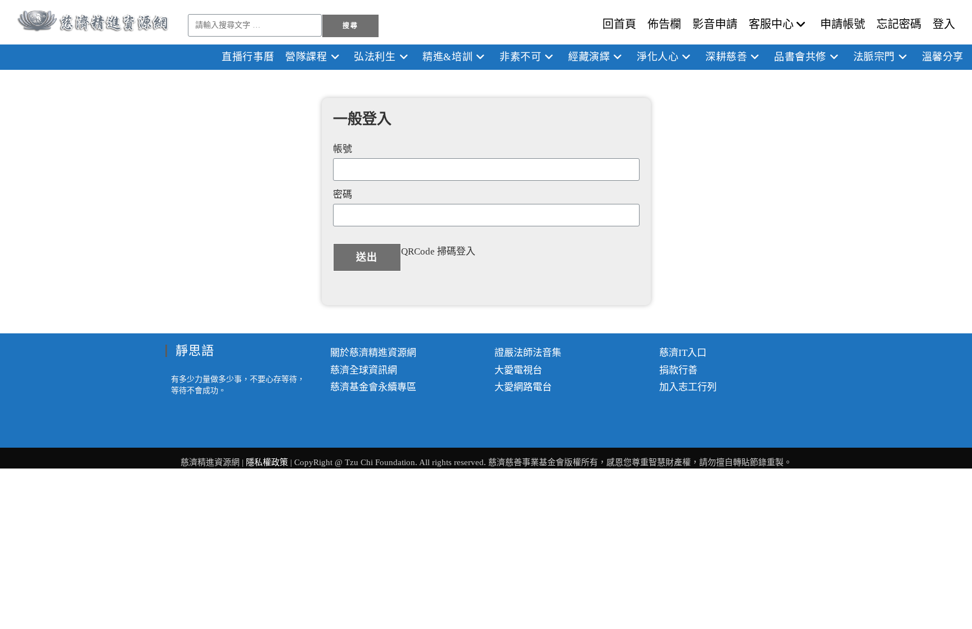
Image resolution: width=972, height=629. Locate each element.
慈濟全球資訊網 (363, 370)
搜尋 (350, 26)
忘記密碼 (898, 24)
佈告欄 (664, 24)
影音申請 (714, 24)
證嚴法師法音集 (527, 352)
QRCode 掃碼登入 (438, 251)
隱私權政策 (268, 462)
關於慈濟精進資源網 (373, 352)
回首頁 (619, 24)
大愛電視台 (518, 370)
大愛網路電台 (523, 387)
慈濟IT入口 (682, 352)
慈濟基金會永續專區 (373, 387)
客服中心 (771, 24)
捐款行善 (678, 370)
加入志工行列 (688, 387)
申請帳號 (842, 24)
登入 (944, 24)
